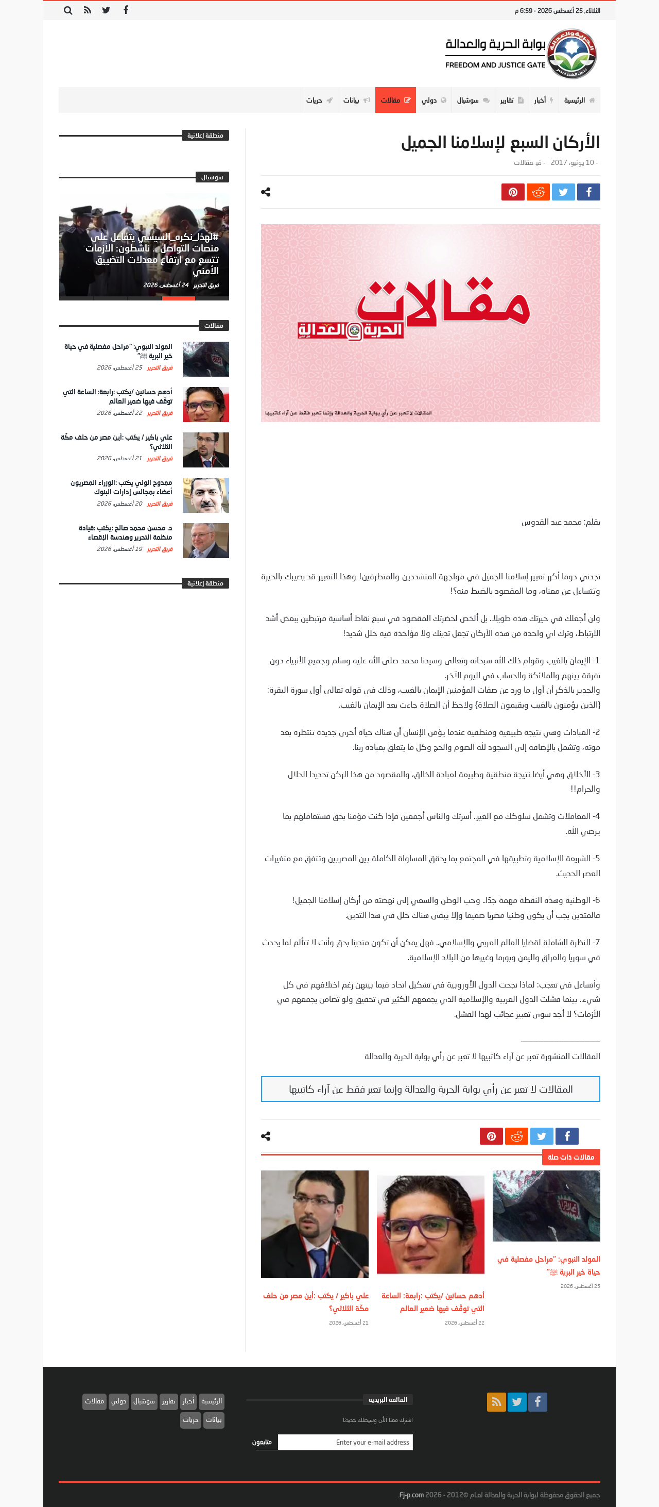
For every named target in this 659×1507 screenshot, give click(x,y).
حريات (191, 1419)
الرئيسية (211, 1401)
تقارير (169, 1401)
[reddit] (538, 191)
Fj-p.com (412, 1495)
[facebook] (588, 191)
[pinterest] (513, 191)
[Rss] (87, 10)
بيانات (214, 1419)
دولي (118, 1401)
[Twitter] (106, 10)
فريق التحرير (205, 284)
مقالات (523, 162)
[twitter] (563, 191)
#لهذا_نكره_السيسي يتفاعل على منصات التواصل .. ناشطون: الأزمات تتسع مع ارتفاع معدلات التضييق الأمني (152, 253)
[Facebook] (125, 10)
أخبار (188, 1401)
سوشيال (144, 1401)
